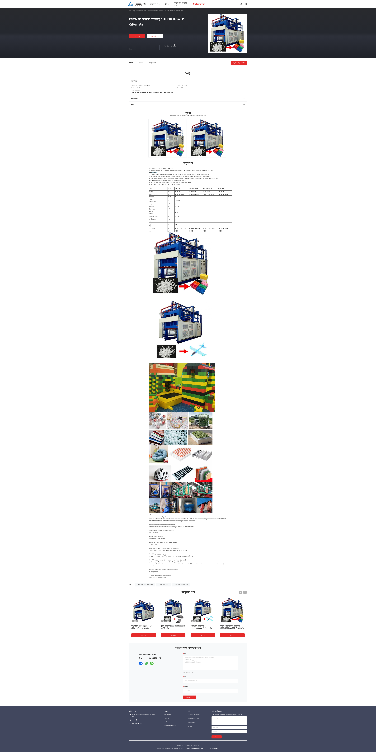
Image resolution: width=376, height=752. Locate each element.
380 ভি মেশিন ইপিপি (163, 584)
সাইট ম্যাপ (179, 745)
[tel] (157, 663)
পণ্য (134, 10)
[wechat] (152, 663)
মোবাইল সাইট (187, 745)
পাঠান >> (216, 737)
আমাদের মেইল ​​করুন (155, 36)
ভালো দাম (137, 36)
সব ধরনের (190, 726)
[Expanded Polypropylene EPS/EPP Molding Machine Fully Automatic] (167, 138)
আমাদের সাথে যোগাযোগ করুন (170, 725)
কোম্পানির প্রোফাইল (168, 714)
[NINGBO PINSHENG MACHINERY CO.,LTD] (135, 4)
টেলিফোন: (186, 686)
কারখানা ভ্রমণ (167, 718)
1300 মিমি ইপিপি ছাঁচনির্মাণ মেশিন (145, 584)
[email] (141, 663)
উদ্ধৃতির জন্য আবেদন (239, 63)
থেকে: (185, 676)
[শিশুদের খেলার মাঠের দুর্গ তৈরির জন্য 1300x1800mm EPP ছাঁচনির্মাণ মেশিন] (227, 33)
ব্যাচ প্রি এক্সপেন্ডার (191, 722)
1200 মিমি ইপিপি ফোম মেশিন (181, 584)
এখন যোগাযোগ (189, 697)
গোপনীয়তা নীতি (196, 745)
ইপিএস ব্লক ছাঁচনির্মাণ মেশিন (193, 718)
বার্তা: (185, 653)
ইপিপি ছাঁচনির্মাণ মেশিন (141, 10)
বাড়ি (130, 10)
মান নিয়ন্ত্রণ (166, 722)
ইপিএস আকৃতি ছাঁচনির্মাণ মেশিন (194, 714)
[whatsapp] (146, 663)
